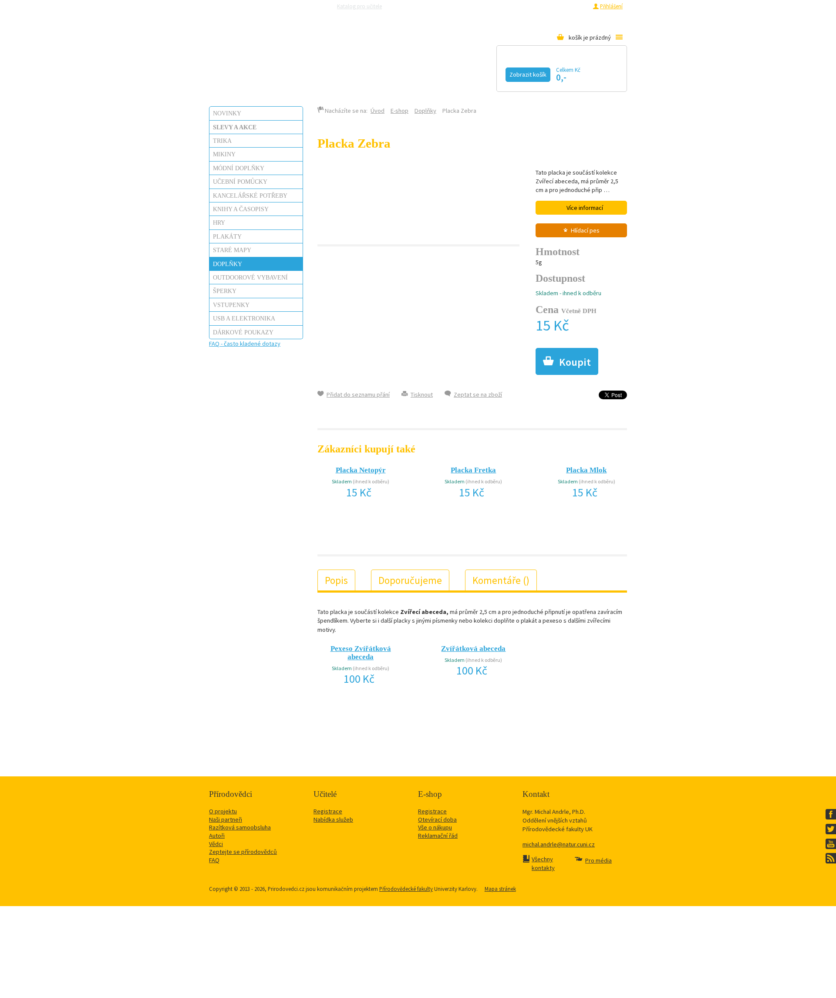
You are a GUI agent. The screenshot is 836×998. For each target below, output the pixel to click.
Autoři (217, 836)
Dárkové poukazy (243, 332)
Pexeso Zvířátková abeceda (360, 652)
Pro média (534, 6)
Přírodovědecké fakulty (406, 888)
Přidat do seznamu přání (358, 394)
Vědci (216, 844)
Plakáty (227, 236)
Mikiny (224, 154)
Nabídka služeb (333, 819)
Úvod (377, 111)
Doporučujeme (410, 580)
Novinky (227, 113)
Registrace (575, 6)
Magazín (363, 72)
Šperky (224, 290)
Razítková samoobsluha (487, 6)
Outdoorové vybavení (250, 277)
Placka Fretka (473, 470)
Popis (336, 580)
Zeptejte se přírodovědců (423, 6)
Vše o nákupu (435, 827)
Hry (219, 222)
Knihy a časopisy (241, 209)
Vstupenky (231, 304)
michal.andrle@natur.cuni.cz (558, 844)
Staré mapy (232, 249)
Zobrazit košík (527, 74)
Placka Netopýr (361, 470)
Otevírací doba (437, 819)
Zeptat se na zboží (478, 394)
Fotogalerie (481, 72)
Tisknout (422, 394)
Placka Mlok (586, 470)
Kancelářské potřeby (250, 195)
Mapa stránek (500, 888)
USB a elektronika (244, 318)
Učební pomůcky (240, 181)
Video (417, 72)
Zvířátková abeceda (473, 648)
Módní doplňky (238, 168)
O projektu (223, 811)
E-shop (399, 111)
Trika (222, 140)
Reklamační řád (438, 836)
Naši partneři (225, 819)
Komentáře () (500, 580)
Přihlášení (611, 6)
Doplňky (227, 263)
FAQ (214, 860)
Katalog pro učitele (359, 6)
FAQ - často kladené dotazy (244, 343)
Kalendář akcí (290, 72)
